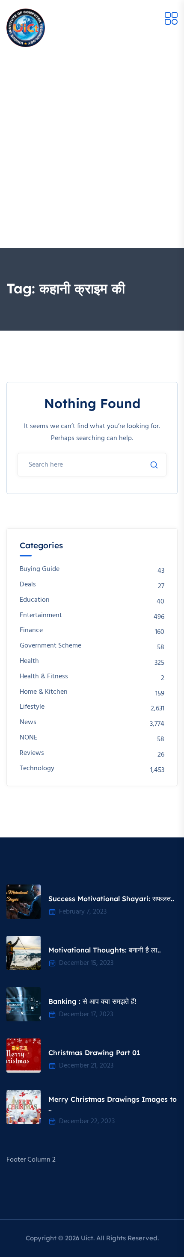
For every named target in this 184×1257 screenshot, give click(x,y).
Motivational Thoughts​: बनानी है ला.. (104, 950)
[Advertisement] (92, 152)
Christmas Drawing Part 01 (94, 1052)
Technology (37, 768)
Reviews (32, 753)
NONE (28, 737)
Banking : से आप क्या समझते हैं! (92, 1001)
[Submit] (154, 465)
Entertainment (41, 615)
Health (29, 661)
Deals (28, 584)
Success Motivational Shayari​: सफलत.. (111, 898)
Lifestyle (32, 707)
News (28, 722)
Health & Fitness (44, 676)
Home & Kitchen (44, 692)
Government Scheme (50, 646)
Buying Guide (39, 569)
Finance (31, 630)
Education (35, 600)
